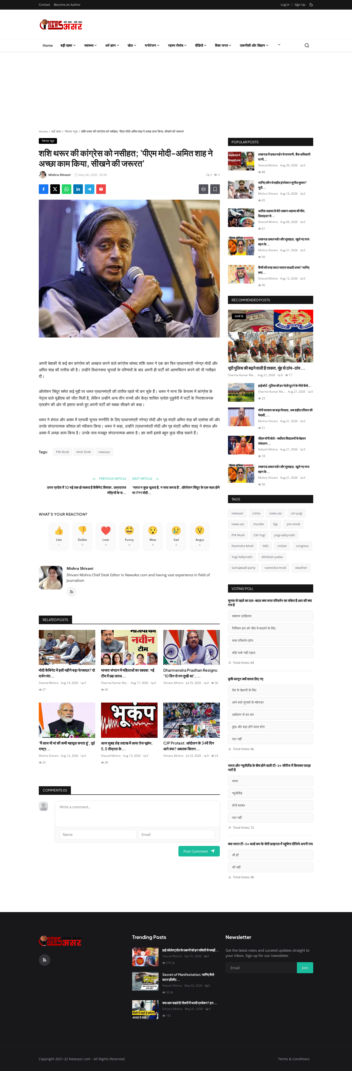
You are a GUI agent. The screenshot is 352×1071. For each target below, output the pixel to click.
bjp (275, 524)
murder (258, 524)
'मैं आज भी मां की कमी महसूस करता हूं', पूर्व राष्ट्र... (67, 745)
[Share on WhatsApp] (66, 189)
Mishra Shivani (80, 568)
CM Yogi (259, 535)
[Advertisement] (176, 93)
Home (48, 45)
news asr (275, 513)
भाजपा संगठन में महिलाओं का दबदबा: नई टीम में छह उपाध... (127, 673)
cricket (282, 546)
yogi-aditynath (284, 535)
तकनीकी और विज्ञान (252, 45)
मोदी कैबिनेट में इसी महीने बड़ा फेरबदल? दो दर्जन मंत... (67, 673)
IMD (265, 546)
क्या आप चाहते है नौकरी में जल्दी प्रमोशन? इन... (189, 1003)
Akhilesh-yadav (272, 557)
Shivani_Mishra (173, 683)
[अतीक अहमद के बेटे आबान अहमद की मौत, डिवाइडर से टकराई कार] (241, 217)
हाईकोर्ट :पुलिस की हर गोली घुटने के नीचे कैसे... (285, 385)
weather (301, 567)
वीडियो (199, 45)
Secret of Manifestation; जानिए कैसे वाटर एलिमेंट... (188, 977)
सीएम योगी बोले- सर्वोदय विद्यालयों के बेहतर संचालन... (282, 440)
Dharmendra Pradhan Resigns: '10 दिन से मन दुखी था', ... (190, 673)
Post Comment (195, 851)
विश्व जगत (221, 45)
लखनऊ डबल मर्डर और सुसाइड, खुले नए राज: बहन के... (284, 241)
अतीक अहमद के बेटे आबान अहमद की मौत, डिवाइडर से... (282, 213)
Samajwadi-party (243, 567)
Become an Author (67, 4)
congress (302, 546)
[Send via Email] (101, 189)
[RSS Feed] (72, 592)
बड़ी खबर (66, 45)
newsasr (104, 452)
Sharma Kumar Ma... (114, 683)
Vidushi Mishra (268, 449)
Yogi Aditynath (242, 557)
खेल (130, 45)
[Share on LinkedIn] (78, 189)
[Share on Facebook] (43, 189)
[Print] (203, 189)
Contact (44, 4)
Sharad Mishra (48, 683)
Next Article (142, 478)
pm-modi (293, 524)
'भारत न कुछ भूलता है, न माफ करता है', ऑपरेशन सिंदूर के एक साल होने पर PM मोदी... (176, 490)
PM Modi (62, 452)
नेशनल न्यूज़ (71, 131)
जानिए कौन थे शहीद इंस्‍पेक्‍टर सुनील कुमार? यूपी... (282, 185)
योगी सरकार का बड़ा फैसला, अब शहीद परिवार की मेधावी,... (285, 412)
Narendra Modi (242, 546)
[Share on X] (55, 189)
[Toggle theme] (311, 5)
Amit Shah (83, 452)
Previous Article (112, 478)
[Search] (307, 45)
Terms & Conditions (294, 1059)
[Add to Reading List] (215, 189)
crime (256, 513)
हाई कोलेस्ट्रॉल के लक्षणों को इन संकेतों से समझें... (190, 950)
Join (305, 967)
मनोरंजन (150, 45)
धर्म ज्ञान (110, 45)
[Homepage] (61, 24)
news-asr (238, 524)
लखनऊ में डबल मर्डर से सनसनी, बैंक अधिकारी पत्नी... (284, 156)
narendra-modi (275, 567)
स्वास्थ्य (88, 45)
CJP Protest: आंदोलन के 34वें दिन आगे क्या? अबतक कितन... (188, 745)
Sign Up (300, 4)
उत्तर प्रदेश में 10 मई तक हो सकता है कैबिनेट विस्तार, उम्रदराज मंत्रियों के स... (86, 490)
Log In (285, 4)
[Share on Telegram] (89, 189)
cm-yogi (296, 513)
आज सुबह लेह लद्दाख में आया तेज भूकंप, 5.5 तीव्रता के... (127, 745)
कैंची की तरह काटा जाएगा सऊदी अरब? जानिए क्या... (283, 269)
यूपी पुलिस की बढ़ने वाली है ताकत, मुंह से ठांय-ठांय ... (266, 368)
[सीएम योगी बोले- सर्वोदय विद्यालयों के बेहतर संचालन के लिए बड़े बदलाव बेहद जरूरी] (241, 445)
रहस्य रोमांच (175, 45)
